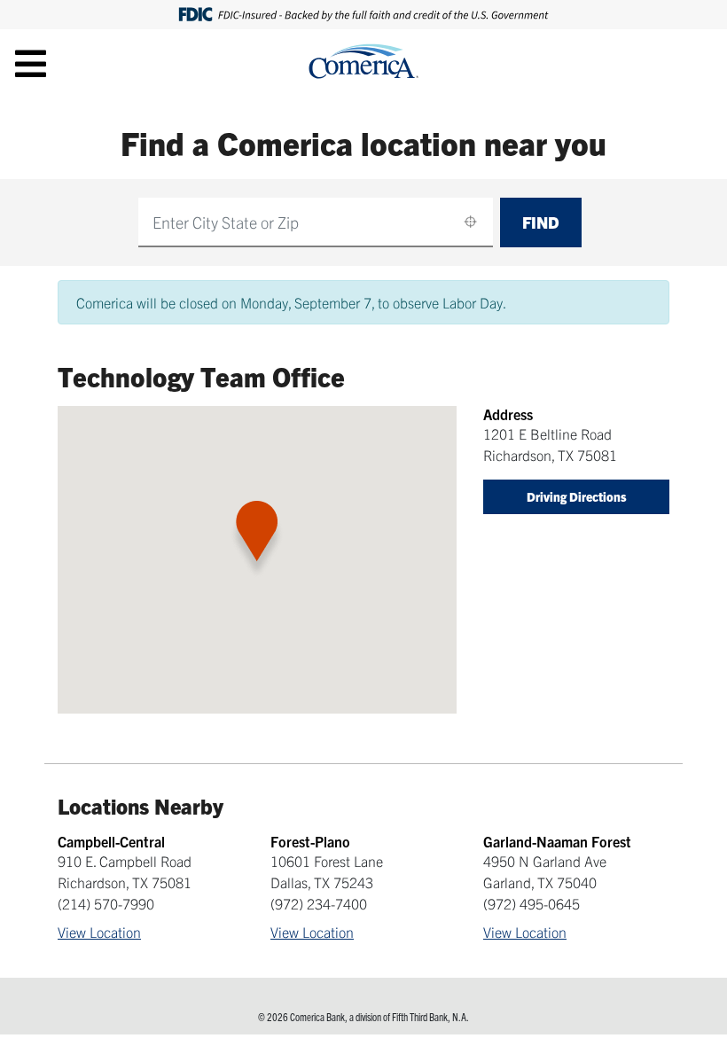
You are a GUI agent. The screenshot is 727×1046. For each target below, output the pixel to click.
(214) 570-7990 (106, 903)
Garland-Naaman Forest (557, 841)
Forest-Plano (310, 841)
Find (540, 222)
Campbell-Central (111, 841)
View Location (99, 932)
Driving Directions (577, 496)
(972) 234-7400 (318, 903)
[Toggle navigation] (30, 62)
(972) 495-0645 (531, 903)
